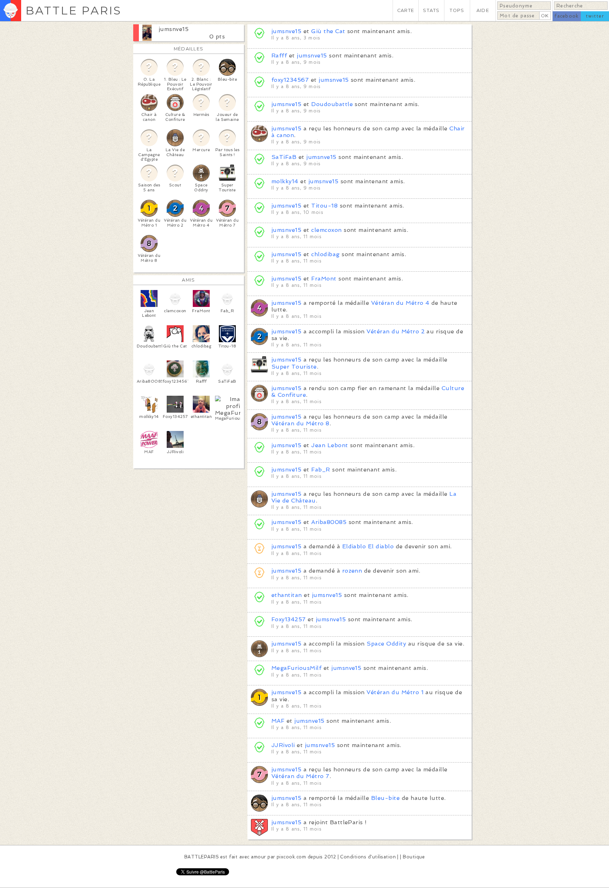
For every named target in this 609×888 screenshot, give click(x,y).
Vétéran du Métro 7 (300, 776)
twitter (595, 16)
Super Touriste (294, 366)
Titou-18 (324, 205)
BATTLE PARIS (73, 10)
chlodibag (325, 254)
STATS (431, 10)
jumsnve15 (174, 29)
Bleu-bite (385, 798)
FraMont (323, 278)
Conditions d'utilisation (368, 856)
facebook (566, 16)
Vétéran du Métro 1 (395, 692)
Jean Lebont (329, 445)
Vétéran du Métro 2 (396, 331)
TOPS (457, 10)
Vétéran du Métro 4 (400, 303)
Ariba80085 (328, 522)
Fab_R (320, 469)
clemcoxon (326, 230)
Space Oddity (386, 643)
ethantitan (286, 595)
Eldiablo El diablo (368, 546)
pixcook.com (291, 856)
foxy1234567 (290, 79)
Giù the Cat (328, 31)
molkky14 (285, 181)
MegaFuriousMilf (296, 668)
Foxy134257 (288, 619)
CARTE (405, 10)
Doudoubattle (332, 104)
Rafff (279, 55)
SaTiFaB (283, 157)
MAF (277, 720)
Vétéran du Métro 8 (300, 423)
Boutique (414, 856)
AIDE (482, 10)
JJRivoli (283, 745)
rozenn (352, 570)
